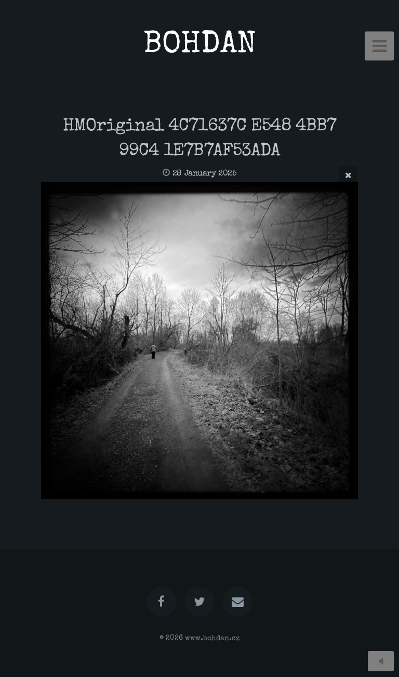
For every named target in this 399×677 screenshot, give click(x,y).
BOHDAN (199, 46)
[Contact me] (238, 602)
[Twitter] (199, 602)
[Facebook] (162, 602)
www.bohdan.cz (212, 638)
